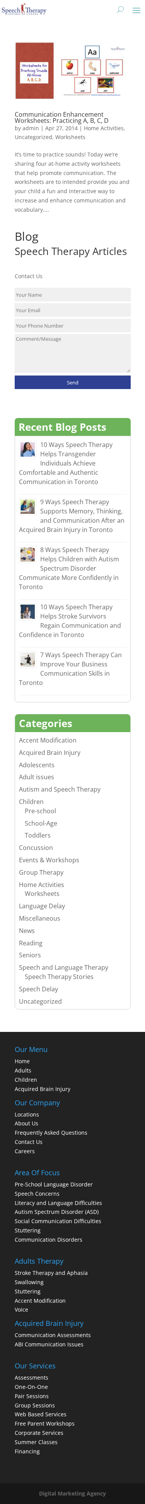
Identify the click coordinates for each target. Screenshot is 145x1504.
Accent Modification (48, 740)
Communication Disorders (48, 1239)
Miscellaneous (39, 918)
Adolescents (37, 765)
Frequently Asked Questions (51, 1132)
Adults (23, 1070)
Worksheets (70, 137)
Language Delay (42, 906)
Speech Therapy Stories (59, 976)
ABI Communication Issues (49, 1344)
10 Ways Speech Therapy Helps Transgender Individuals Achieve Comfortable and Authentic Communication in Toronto (66, 463)
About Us (26, 1123)
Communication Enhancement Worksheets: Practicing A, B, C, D (62, 117)
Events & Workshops (49, 860)
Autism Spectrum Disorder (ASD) (57, 1211)
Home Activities (104, 128)
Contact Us (29, 1141)
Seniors (30, 955)
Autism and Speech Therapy (60, 789)
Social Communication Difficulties (58, 1221)
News (27, 930)
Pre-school (40, 811)
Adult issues (36, 777)
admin (30, 128)
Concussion (36, 847)
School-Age (41, 823)
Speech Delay (38, 989)
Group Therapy (41, 872)
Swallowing (29, 1282)
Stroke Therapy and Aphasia (51, 1272)
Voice (21, 1309)
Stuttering (28, 1230)
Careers (25, 1151)
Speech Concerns (37, 1193)
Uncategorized (33, 137)
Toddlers (38, 835)
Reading (31, 943)
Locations (27, 1114)
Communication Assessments (53, 1335)
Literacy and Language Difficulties (58, 1203)
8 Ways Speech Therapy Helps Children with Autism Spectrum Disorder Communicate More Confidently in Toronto (69, 568)
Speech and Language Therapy (63, 967)
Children (31, 801)
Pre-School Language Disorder (54, 1184)
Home (22, 1061)
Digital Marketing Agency (72, 1493)
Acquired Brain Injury (49, 752)
